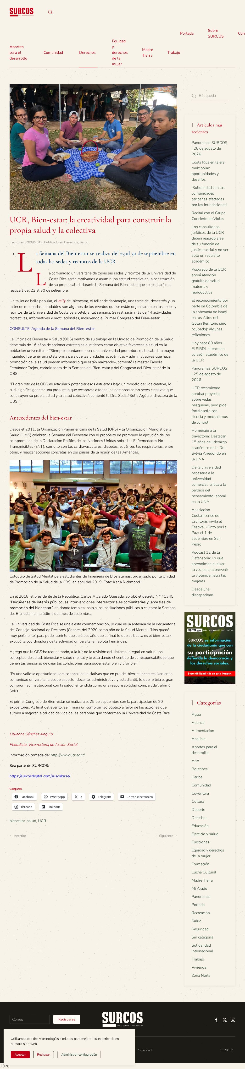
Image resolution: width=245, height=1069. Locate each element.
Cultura (198, 801)
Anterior (20, 836)
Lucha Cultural (204, 872)
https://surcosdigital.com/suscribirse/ (40, 776)
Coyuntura (200, 793)
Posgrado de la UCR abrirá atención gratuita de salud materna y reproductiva (209, 281)
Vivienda (199, 967)
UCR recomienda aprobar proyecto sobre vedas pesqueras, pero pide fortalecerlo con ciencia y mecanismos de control (210, 405)
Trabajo (173, 52)
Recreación (201, 913)
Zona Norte (201, 975)
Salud (84, 242)
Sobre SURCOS (216, 33)
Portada (187, 33)
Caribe (197, 777)
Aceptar (20, 1055)
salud (31, 821)
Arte (195, 761)
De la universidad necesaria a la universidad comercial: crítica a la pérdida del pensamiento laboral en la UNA (209, 484)
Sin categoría (202, 937)
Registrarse (66, 1019)
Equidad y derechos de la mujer (120, 52)
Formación (200, 864)
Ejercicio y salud (205, 834)
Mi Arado (199, 888)
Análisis (199, 739)
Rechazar (43, 1055)
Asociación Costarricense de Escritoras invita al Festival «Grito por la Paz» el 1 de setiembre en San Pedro (209, 527)
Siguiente (166, 836)
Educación (200, 826)
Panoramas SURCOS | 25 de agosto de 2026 (209, 374)
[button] (50, 12)
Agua (196, 714)
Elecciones (200, 842)
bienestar (17, 821)
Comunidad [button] (53, 52)
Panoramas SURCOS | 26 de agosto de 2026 (209, 148)
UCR (42, 821)
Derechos (71, 242)
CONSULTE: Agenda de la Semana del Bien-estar (52, 328)
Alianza (198, 722)
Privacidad (144, 1050)
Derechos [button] (87, 52)
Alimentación (203, 730)
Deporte (198, 809)
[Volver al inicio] (21, 12)
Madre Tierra (147, 52)
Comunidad (201, 785)
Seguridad (200, 929)
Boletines (200, 769)
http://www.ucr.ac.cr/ (68, 755)
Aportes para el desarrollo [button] (18, 52)
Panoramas (201, 896)
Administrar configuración (79, 1055)
